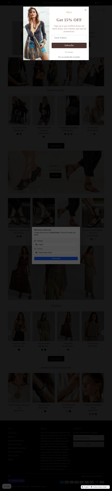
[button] (95, 487)
